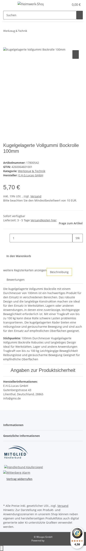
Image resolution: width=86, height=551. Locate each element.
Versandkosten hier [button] (44, 220)
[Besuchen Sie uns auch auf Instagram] (6, 493)
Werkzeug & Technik (31, 171)
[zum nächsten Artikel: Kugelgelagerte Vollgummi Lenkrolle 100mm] (37, 31)
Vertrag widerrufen (19, 479)
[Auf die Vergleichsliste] (75, 54)
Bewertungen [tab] (16, 279)
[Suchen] (79, 15)
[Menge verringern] (6, 238)
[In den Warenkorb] (6, 45)
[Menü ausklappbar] (8, 4)
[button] (66, 5)
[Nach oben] (1, 548)
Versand (35, 196)
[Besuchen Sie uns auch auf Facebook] (6, 489)
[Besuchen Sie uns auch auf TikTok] (6, 498)
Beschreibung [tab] (59, 272)
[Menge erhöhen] (75, 246)
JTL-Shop (50, 540)
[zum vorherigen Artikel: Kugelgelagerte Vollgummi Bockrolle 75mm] (30, 31)
